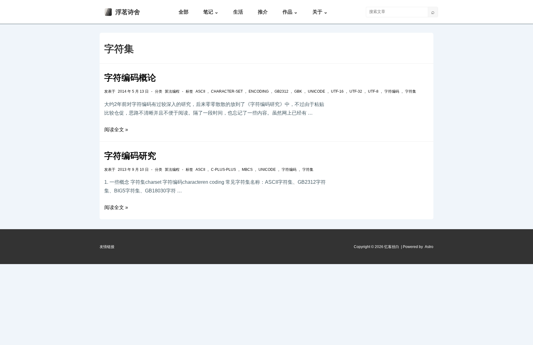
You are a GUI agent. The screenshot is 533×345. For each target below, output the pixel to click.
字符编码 (391, 91)
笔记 (210, 12)
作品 (290, 12)
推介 (263, 12)
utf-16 (337, 91)
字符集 (410, 91)
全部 (183, 12)
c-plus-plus (223, 169)
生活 (238, 12)
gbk (298, 91)
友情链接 (107, 247)
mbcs (247, 169)
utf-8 (373, 91)
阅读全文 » (116, 129)
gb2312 (281, 91)
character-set (227, 91)
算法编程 (172, 91)
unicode (316, 91)
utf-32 (355, 91)
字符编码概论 (130, 77)
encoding (259, 91)
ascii (200, 91)
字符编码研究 (130, 156)
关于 (320, 12)
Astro (429, 247)
